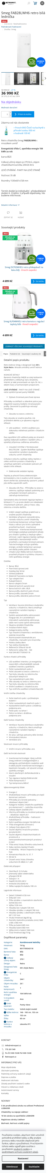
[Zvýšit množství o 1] (10, 112)
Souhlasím (34, 1166)
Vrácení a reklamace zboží (12, 1087)
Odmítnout (12, 1166)
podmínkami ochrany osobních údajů (20, 1152)
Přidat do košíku (24, 114)
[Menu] (42, 3)
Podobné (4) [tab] (15, 354)
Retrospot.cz (10, 1057)
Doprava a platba (8, 1077)
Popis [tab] (5, 354)
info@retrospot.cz (13, 1045)
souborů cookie (21, 1149)
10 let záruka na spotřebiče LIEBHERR (17, 1116)
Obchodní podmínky (10, 1070)
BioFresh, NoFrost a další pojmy (15, 1123)
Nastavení (23, 1158)
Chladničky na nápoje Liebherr (14, 1112)
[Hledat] (28, 3)
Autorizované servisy (10, 1090)
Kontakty (5, 1093)
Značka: (10, 29)
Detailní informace (9, 205)
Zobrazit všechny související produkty (24, 346)
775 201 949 (10, 1049)
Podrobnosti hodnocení (11, 27)
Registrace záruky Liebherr (13, 1119)
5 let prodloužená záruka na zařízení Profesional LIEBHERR (22, 1106)
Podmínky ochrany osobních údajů (16, 1074)
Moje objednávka (8, 1067)
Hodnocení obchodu (10, 1080)
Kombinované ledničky (30, 942)
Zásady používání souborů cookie (15, 1083)
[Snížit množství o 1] (10, 115)
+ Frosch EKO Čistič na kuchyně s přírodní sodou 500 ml (29, 130)
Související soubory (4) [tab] (31, 354)
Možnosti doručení (9, 107)
